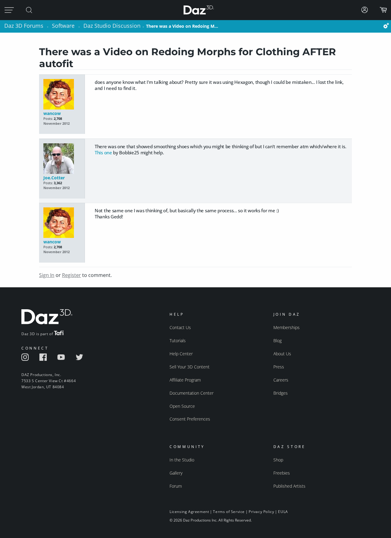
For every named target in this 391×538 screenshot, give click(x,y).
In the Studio (182, 460)
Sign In (46, 275)
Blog (277, 340)
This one (103, 152)
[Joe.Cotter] (61, 159)
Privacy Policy (261, 511)
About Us (282, 354)
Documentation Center (192, 393)
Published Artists (289, 486)
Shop (278, 460)
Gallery (176, 473)
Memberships (286, 327)
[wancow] (61, 94)
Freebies (281, 473)
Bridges (280, 393)
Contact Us (180, 327)
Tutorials (178, 340)
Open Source (182, 406)
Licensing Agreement (189, 511)
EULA (283, 511)
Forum (176, 486)
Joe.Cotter (54, 178)
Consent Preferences (190, 419)
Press (278, 367)
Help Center (181, 354)
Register (71, 275)
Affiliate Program (185, 380)
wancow (52, 113)
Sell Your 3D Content (190, 367)
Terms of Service (229, 511)
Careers (280, 380)
